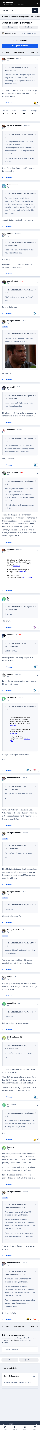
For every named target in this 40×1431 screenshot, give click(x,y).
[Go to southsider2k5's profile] (4, 282)
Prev (7, 53)
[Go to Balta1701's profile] (4, 635)
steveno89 (11, 387)
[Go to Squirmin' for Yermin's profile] (4, 126)
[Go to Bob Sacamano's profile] (4, 186)
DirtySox (30, 134)
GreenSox (10, 1147)
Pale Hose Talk (31, 33)
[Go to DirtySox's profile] (4, 235)
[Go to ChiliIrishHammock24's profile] (4, 1038)
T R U (29, 194)
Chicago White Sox (12, 33)
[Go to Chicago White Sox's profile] (3, 33)
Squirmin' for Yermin (15, 126)
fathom (30, 290)
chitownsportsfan (13, 778)
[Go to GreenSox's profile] (4, 1148)
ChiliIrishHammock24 (15, 1037)
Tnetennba (11, 430)
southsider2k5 (12, 281)
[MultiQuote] (3, 103)
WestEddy (11, 59)
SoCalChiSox (9, 646)
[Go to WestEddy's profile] (4, 59)
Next (32, 53)
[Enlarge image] (20, 356)
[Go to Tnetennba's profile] (4, 430)
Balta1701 (10, 635)
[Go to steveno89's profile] (4, 388)
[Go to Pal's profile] (4, 599)
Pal (8, 598)
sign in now (15, 1340)
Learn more (4, 4)
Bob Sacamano (12, 185)
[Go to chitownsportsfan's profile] (4, 778)
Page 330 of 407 (19, 53)
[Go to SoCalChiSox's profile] (4, 699)
